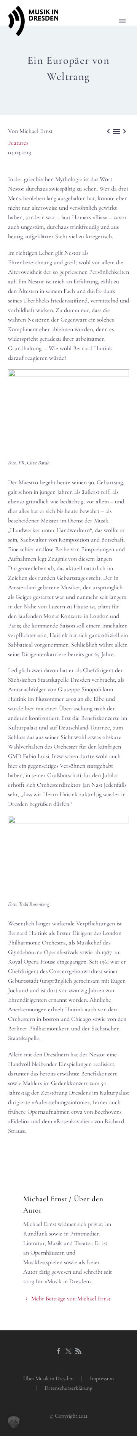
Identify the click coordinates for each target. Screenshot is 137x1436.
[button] (13, 1422)
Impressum (102, 1378)
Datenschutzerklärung (68, 1388)
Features (18, 143)
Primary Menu (122, 21)
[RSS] (78, 1351)
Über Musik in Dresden (48, 1378)
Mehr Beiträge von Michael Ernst (70, 1298)
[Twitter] (68, 1351)
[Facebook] (59, 1351)
